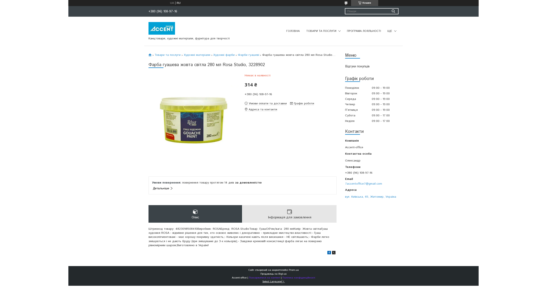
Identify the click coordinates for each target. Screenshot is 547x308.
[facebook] (329, 253)
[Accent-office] (162, 28)
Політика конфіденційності (298, 278)
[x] (333, 253)
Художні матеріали (197, 54)
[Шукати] (393, 11)
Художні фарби (224, 54)
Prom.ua (294, 270)
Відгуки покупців (357, 66)
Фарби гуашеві (248, 54)
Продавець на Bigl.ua (273, 274)
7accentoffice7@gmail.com (363, 184)
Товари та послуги (321, 31)
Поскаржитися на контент (264, 278)
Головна (293, 31)
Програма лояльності (364, 31)
